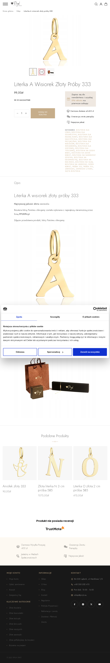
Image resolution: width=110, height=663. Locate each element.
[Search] (96, 4)
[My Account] (101, 4)
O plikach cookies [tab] (90, 317)
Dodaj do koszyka (42, 113)
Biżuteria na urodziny (76, 164)
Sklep (18, 11)
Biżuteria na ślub (84, 162)
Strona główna (8, 11)
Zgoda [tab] (19, 317)
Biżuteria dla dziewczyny (75, 133)
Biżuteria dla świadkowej (77, 145)
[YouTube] (99, 604)
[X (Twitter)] (91, 604)
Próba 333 (77, 166)
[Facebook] (74, 604)
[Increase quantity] (27, 113)
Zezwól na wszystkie (90, 352)
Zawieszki (70, 169)
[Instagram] (83, 604)
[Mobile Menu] (5, 4)
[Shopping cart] (105, 5)
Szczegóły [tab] (55, 317)
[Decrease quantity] (16, 113)
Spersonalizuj (53, 352)
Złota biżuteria (72, 171)
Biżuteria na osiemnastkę (75, 158)
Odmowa (20, 352)
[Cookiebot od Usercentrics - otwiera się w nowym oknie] (95, 309)
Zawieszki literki (84, 169)
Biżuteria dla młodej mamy (78, 135)
